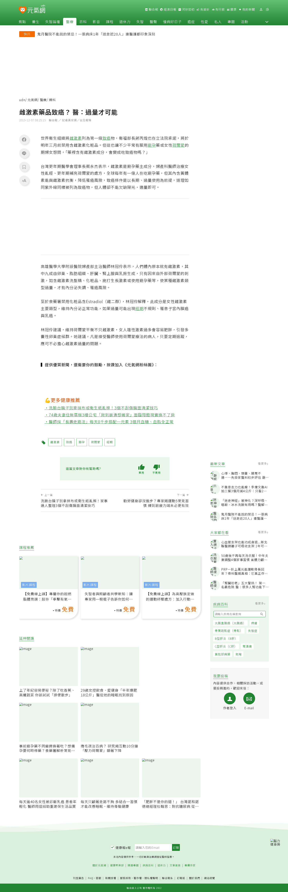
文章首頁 (175, 865)
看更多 (263, 463)
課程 (109, 21)
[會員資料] (261, 9)
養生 (35, 21)
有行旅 (220, 9)
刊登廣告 (78, 878)
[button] (266, 21)
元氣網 (33, 100)
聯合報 (153, 9)
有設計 (204, 9)
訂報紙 (181, 878)
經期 (139, 308)
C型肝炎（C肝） (226, 646)
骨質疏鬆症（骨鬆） (229, 631)
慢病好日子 (172, 21)
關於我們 (194, 878)
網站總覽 (209, 878)
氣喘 (238, 654)
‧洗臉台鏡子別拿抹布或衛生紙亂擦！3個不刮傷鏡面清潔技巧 (101, 408)
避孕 (152, 145)
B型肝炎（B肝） (226, 638)
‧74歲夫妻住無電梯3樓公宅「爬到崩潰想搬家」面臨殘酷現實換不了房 (110, 415)
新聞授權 (110, 878)
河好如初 (188, 9)
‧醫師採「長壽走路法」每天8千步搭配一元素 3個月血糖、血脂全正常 (109, 421)
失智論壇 (52, 21)
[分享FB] (24, 139)
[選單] (267, 9)
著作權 (138, 878)
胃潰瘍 (247, 646)
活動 (244, 21)
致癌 (106, 138)
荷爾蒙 (178, 145)
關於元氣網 (99, 865)
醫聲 (153, 21)
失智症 (252, 631)
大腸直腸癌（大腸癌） (230, 623)
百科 (83, 21)
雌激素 (76, 138)
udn (22, 100)
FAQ (90, 878)
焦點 (22, 21)
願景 (233, 9)
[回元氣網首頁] (36, 9)
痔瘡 (254, 623)
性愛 (204, 21)
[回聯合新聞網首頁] (23, 10)
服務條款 (125, 878)
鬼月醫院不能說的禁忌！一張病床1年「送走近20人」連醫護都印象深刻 (96, 33)
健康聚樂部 (117, 865)
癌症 (191, 21)
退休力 (124, 21)
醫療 (69, 21)
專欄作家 (190, 865)
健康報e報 (123, 847)
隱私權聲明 (151, 878)
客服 (98, 878)
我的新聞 (248, 9)
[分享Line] (24, 153)
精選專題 (133, 865)
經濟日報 (169, 9)
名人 (218, 21)
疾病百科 (148, 865)
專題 (231, 21)
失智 (140, 21)
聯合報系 (167, 878)
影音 (96, 21)
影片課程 (28, 585)
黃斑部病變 (222, 654)
